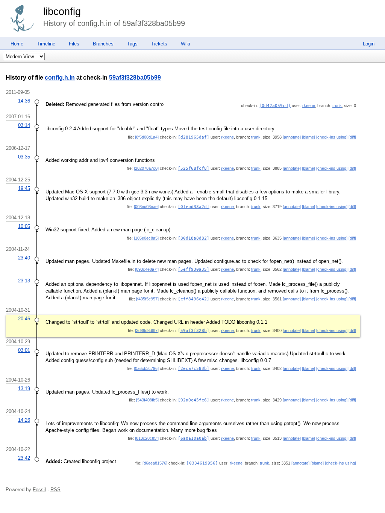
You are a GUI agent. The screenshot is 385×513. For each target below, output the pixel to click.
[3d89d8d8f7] (147, 330)
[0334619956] (202, 463)
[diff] (352, 137)
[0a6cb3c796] (146, 368)
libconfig (62, 11)
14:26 (24, 420)
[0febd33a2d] (193, 206)
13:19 (24, 388)
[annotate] (292, 137)
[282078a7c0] (146, 168)
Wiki (185, 44)
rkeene (308, 105)
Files (74, 44)
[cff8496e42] (193, 299)
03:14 (24, 125)
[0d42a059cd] (275, 105)
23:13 (24, 281)
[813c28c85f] (147, 438)
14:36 (24, 101)
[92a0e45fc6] (193, 400)
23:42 (24, 458)
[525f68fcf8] (193, 168)
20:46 (24, 318)
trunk (337, 105)
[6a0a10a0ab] (193, 438)
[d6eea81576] (154, 463)
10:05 (24, 226)
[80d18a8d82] (193, 238)
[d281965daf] (193, 137)
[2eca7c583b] (193, 368)
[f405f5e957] (147, 299)
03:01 (24, 350)
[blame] (308, 137)
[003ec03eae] (146, 206)
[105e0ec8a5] (146, 238)
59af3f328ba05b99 (135, 77)
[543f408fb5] (147, 400)
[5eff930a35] (193, 269)
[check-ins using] (331, 137)
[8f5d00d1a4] (147, 137)
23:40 (24, 258)
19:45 (24, 188)
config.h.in (60, 77)
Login (368, 44)
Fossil (39, 489)
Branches (103, 44)
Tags (132, 44)
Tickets (159, 44)
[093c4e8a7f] (147, 269)
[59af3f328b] (193, 330)
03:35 (24, 157)
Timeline (46, 44)
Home (17, 44)
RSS (55, 489)
